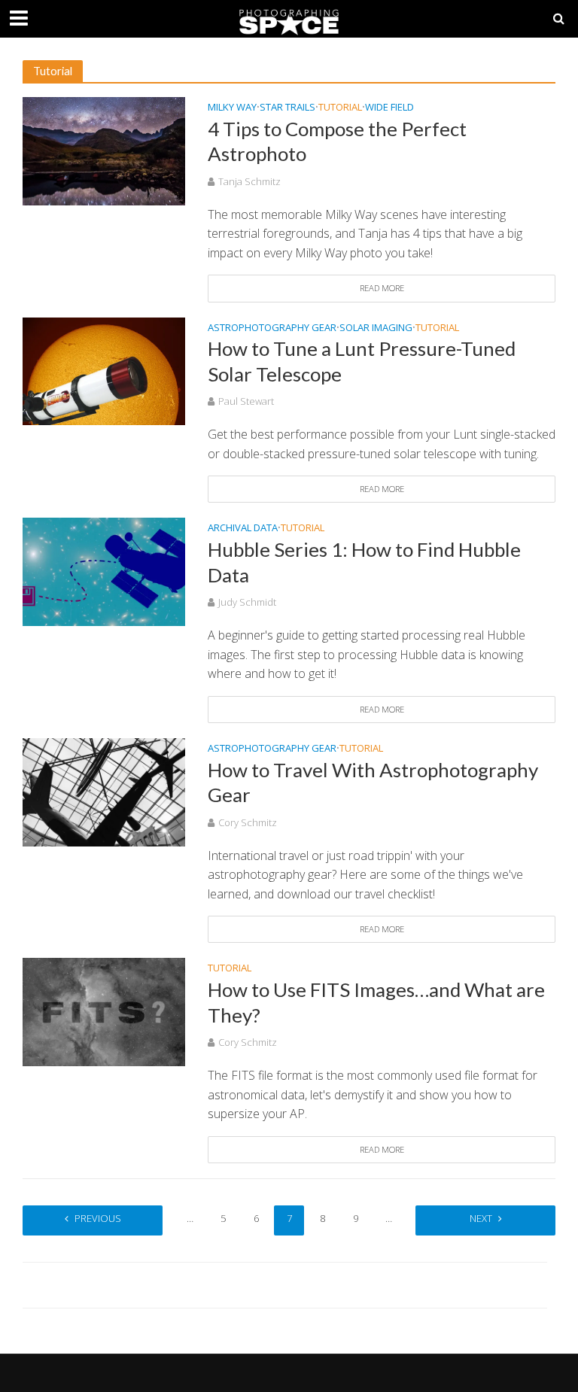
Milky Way (232, 108)
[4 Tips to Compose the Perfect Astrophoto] (104, 149)
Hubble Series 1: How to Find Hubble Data (364, 562)
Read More (382, 287)
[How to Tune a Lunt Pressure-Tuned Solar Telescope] (104, 370)
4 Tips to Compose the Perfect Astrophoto (337, 141)
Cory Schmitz (247, 822)
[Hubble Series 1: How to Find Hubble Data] (104, 571)
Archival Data (243, 528)
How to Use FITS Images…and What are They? (376, 1002)
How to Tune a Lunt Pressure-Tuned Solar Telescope (362, 361)
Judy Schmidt (247, 602)
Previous (98, 1218)
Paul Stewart (246, 401)
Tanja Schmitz (249, 181)
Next (481, 1218)
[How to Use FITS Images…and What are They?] (104, 1011)
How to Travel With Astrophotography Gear (373, 782)
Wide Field (389, 108)
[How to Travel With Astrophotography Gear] (104, 791)
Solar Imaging (375, 328)
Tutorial (340, 108)
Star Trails (287, 108)
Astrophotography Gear (272, 328)
